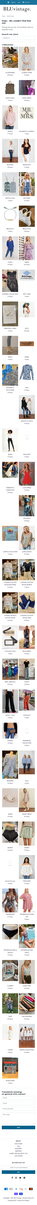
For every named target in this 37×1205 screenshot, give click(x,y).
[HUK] (27, 372)
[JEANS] (10, 440)
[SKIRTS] (27, 834)
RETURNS (18, 1149)
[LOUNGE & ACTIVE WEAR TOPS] (27, 602)
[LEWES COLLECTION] (10, 533)
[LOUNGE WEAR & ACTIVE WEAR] (10, 602)
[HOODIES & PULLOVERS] (10, 375)
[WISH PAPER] (10, 1068)
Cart (26, 2)
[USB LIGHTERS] (27, 1003)
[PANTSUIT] (27, 700)
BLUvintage (17, 1198)
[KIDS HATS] (27, 436)
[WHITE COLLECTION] (27, 1036)
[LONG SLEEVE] (27, 538)
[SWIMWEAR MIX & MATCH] (10, 931)
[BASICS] (10, 117)
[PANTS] (27, 669)
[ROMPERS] (10, 765)
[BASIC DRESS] (27, 87)
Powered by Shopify (23, 1200)
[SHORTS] (10, 832)
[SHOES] (10, 797)
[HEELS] (10, 345)
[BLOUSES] (10, 151)
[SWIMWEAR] (10, 900)
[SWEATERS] (27, 867)
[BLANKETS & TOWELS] (27, 113)
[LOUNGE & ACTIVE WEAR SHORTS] (27, 569)
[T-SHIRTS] (10, 970)
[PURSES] (10, 731)
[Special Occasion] (10, 863)
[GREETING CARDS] (10, 314)
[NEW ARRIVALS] (10, 669)
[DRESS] (27, 248)
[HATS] (27, 309)
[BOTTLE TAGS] (10, 184)
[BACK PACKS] (10, 88)
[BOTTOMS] (27, 184)
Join (19, 2)
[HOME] (27, 344)
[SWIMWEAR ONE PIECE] (27, 936)
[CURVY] (10, 248)
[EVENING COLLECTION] (10, 281)
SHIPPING (18, 1151)
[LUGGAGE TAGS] (10, 637)
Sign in (13, 2)
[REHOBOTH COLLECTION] (27, 731)
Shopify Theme (27, 1198)
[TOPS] (10, 1003)
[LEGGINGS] (27, 505)
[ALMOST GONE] (27, 59)
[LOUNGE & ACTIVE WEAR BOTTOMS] (10, 569)
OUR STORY (18, 1144)
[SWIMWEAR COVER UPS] (27, 900)
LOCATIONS (18, 1156)
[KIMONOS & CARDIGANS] (10, 470)
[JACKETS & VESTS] (27, 407)
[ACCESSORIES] (10, 57)
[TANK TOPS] (27, 972)
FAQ (18, 1146)
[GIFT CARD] (27, 275)
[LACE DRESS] (27, 474)
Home (3, 16)
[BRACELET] (10, 214)
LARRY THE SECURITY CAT (18, 1154)
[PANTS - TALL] (10, 701)
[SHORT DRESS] (27, 800)
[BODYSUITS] (27, 151)
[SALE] (27, 762)
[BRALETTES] (27, 216)
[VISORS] (10, 1032)
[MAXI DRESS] (27, 637)
